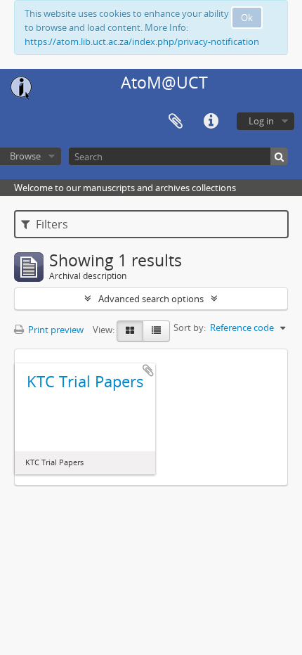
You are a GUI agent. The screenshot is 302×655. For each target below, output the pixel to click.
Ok (247, 17)
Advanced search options (151, 298)
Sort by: (189, 327)
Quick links (210, 121)
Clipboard (175, 121)
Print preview (55, 329)
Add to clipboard (148, 370)
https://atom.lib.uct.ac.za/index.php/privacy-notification (142, 41)
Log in (261, 121)
